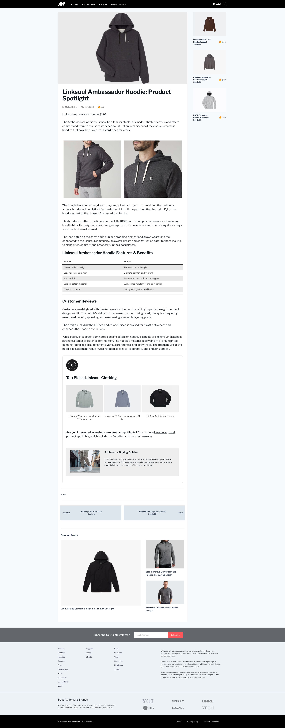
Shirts (60, 673)
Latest (74, 4)
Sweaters (62, 677)
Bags (116, 648)
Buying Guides (118, 4)
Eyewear (118, 652)
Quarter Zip (63, 669)
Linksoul (103, 122)
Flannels (61, 648)
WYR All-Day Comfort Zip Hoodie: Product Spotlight (87, 608)
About (179, 722)
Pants (88, 652)
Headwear (118, 665)
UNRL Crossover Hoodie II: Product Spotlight (201, 117)
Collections (88, 4)
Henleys (61, 652)
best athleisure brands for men (87, 705)
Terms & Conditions (211, 722)
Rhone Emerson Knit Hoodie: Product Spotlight (202, 79)
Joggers (89, 648)
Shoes (116, 669)
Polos (60, 665)
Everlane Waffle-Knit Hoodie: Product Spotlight (202, 41)
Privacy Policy (192, 722)
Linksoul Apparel (164, 432)
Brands (103, 4)
